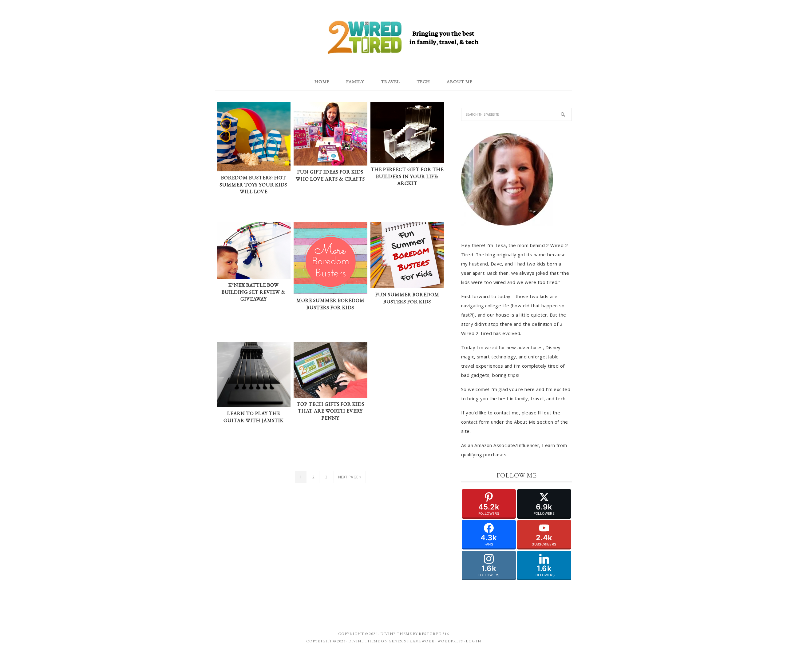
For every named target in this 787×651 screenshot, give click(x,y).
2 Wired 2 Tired (393, 38)
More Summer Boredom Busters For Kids (330, 304)
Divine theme (396, 633)
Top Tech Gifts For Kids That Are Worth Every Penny (330, 411)
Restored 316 (434, 633)
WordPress (450, 641)
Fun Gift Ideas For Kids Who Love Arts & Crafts (330, 175)
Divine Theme (364, 641)
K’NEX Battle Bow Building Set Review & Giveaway (254, 292)
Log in (473, 641)
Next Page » (349, 477)
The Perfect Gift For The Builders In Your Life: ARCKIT (407, 176)
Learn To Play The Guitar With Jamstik (253, 417)
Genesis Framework (412, 641)
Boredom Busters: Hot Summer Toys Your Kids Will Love (253, 184)
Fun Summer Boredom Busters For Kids (407, 298)
